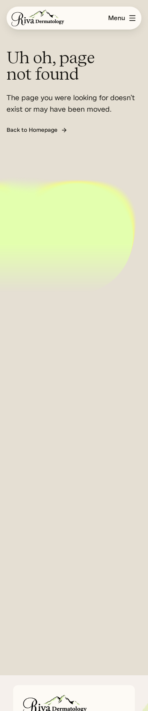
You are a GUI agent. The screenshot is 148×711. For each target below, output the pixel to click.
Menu (116, 18)
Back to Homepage (32, 129)
